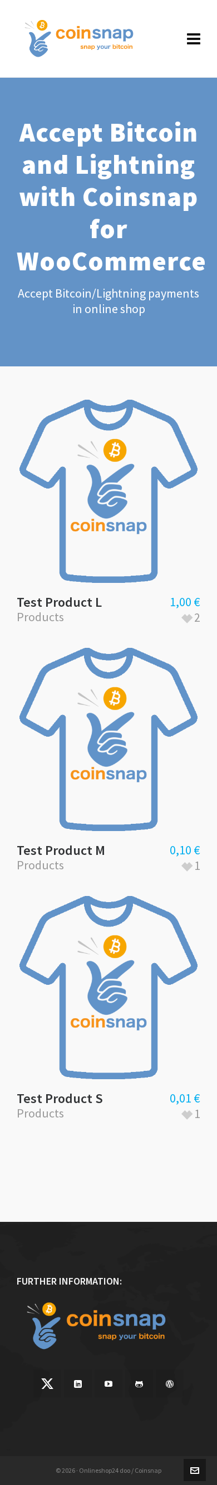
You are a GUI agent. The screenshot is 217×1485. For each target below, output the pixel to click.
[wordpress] (170, 1383)
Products (40, 617)
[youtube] (108, 1383)
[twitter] (47, 1383)
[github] (139, 1383)
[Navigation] (193, 39)
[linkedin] (78, 1383)
